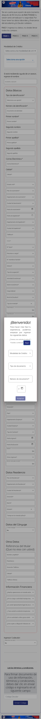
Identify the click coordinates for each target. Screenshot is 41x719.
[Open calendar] (22, 388)
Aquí (27, 343)
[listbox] (20, 354)
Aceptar (20, 398)
